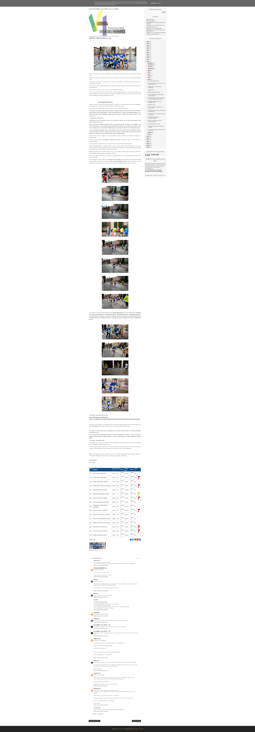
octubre (150, 66)
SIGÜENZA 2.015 (151, 104)
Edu (95, 579)
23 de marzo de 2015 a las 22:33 (101, 616)
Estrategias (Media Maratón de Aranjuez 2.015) (154, 102)
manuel (95, 612)
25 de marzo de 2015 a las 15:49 (101, 705)
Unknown (96, 638)
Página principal (150, 19)
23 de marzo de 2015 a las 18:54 (101, 609)
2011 (148, 141)
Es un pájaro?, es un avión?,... (101, 624)
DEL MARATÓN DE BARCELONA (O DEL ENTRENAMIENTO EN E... (156, 98)
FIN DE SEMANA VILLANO (153, 124)
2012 (148, 139)
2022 (148, 48)
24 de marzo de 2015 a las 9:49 (101, 657)
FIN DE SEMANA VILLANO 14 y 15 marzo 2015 (155, 107)
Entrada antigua (136, 721)
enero (149, 134)
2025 (148, 43)
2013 (148, 138)
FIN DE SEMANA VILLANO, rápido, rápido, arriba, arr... (155, 95)
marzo (149, 79)
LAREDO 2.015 (150, 90)
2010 (148, 143)
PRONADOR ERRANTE (99, 568)
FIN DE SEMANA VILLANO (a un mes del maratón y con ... (156, 84)
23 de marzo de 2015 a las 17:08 (101, 597)
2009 (148, 145)
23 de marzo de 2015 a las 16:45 (101, 565)
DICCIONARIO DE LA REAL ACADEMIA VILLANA (155, 23)
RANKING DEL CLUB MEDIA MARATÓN (155, 32)
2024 (148, 45)
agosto (150, 70)
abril (149, 77)
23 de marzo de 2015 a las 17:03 (101, 590)
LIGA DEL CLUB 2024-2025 (152, 34)
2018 (148, 56)
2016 (148, 59)
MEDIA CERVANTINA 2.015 (94, 550)
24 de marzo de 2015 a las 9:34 (101, 636)
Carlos (95, 660)
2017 (148, 57)
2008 (148, 147)
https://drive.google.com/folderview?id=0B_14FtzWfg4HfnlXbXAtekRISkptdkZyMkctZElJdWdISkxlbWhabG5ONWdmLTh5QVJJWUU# (114, 419)
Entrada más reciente (94, 721)
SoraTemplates (120, 729)
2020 (148, 52)
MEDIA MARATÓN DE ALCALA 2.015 (102, 40)
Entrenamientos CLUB (151, 26)
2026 (148, 41)
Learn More (153, 3)
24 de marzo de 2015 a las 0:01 (101, 622)
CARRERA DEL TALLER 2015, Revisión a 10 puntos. (156, 114)
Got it (159, 3)
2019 (148, 54)
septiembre (151, 68)
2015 (148, 61)
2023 (148, 47)
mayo (149, 75)
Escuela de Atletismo (151, 21)
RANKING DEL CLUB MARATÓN (154, 28)
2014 (148, 136)
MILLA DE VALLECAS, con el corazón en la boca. (156, 130)
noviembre (150, 65)
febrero (150, 132)
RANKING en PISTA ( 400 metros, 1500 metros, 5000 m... (155, 30)
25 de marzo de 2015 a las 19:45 (101, 711)
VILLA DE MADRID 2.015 (153, 81)
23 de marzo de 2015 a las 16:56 (101, 576)
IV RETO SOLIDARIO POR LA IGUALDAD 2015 (154, 121)
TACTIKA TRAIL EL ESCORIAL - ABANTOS (154, 87)
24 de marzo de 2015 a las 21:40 (101, 670)
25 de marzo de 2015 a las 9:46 (101, 685)
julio (149, 72)
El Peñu (95, 618)
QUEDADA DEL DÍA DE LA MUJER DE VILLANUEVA (156, 111)
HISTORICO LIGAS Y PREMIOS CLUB (155, 25)
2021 (148, 50)
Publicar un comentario (97, 714)
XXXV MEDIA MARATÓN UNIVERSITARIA (153, 118)
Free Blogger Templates (137, 729)
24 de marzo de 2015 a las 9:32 (101, 628)
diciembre (150, 63)
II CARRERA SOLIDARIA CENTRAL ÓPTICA (155, 127)
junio (149, 74)
